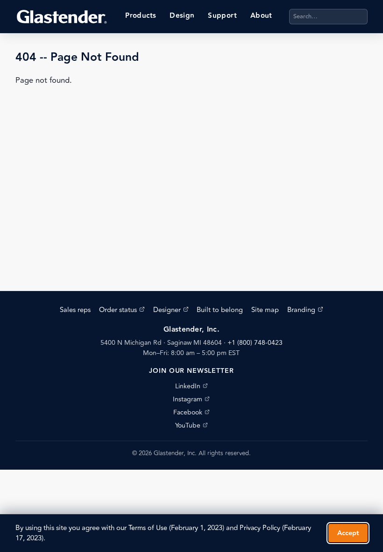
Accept (348, 533)
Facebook (191, 412)
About (261, 15)
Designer (171, 310)
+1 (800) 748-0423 (255, 343)
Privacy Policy (260, 528)
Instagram (191, 399)
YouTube (191, 425)
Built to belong (220, 310)
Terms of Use (147, 528)
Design (182, 15)
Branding (305, 310)
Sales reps (75, 310)
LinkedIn (191, 386)
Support (222, 15)
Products (140, 15)
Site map (265, 310)
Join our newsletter (191, 371)
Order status (122, 310)
